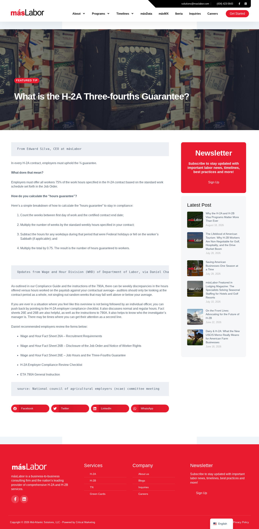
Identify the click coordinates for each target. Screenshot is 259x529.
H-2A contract (32, 163)
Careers (212, 13)
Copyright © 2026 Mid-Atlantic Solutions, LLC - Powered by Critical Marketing (52, 522)
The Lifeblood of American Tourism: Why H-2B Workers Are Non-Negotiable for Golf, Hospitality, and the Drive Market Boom (223, 241)
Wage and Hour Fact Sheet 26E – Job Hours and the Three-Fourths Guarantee (73, 355)
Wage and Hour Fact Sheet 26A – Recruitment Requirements (61, 336)
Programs (98, 13)
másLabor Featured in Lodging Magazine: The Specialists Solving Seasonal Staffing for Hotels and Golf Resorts (223, 290)
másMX (164, 13)
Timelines (122, 13)
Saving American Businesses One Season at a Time (222, 265)
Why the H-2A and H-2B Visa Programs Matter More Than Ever (222, 217)
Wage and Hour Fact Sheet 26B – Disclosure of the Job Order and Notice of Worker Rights (80, 345)
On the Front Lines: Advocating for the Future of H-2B (222, 314)
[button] (30, 408)
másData (146, 13)
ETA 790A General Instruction (40, 374)
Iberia (179, 13)
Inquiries (195, 13)
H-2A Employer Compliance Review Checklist (51, 364)
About (76, 13)
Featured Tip (27, 80)
